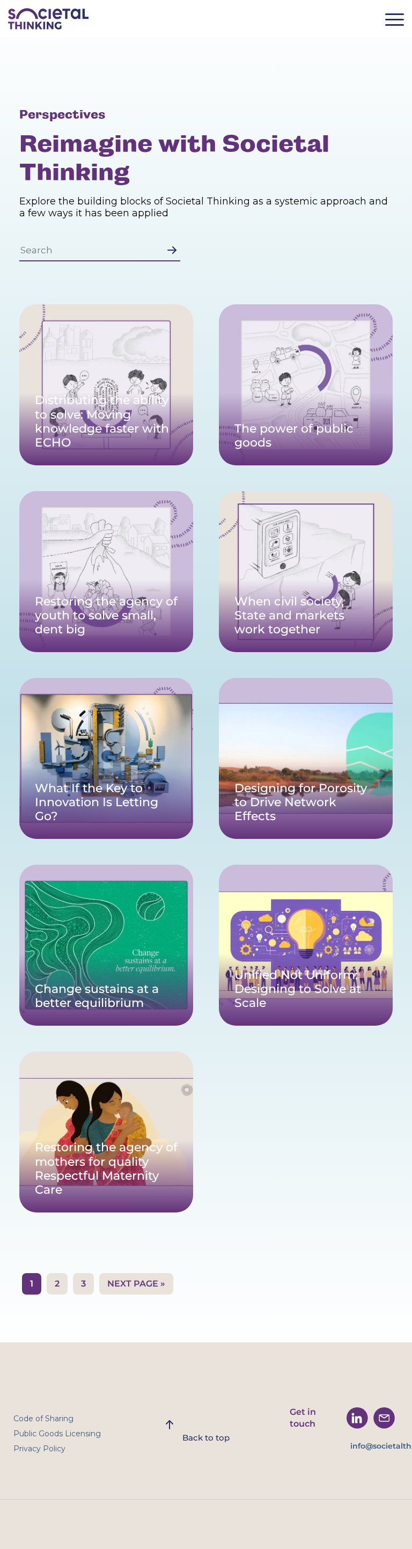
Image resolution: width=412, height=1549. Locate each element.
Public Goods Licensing (57, 1433)
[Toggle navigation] (398, 22)
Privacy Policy (39, 1448)
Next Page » (136, 1283)
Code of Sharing (43, 1418)
